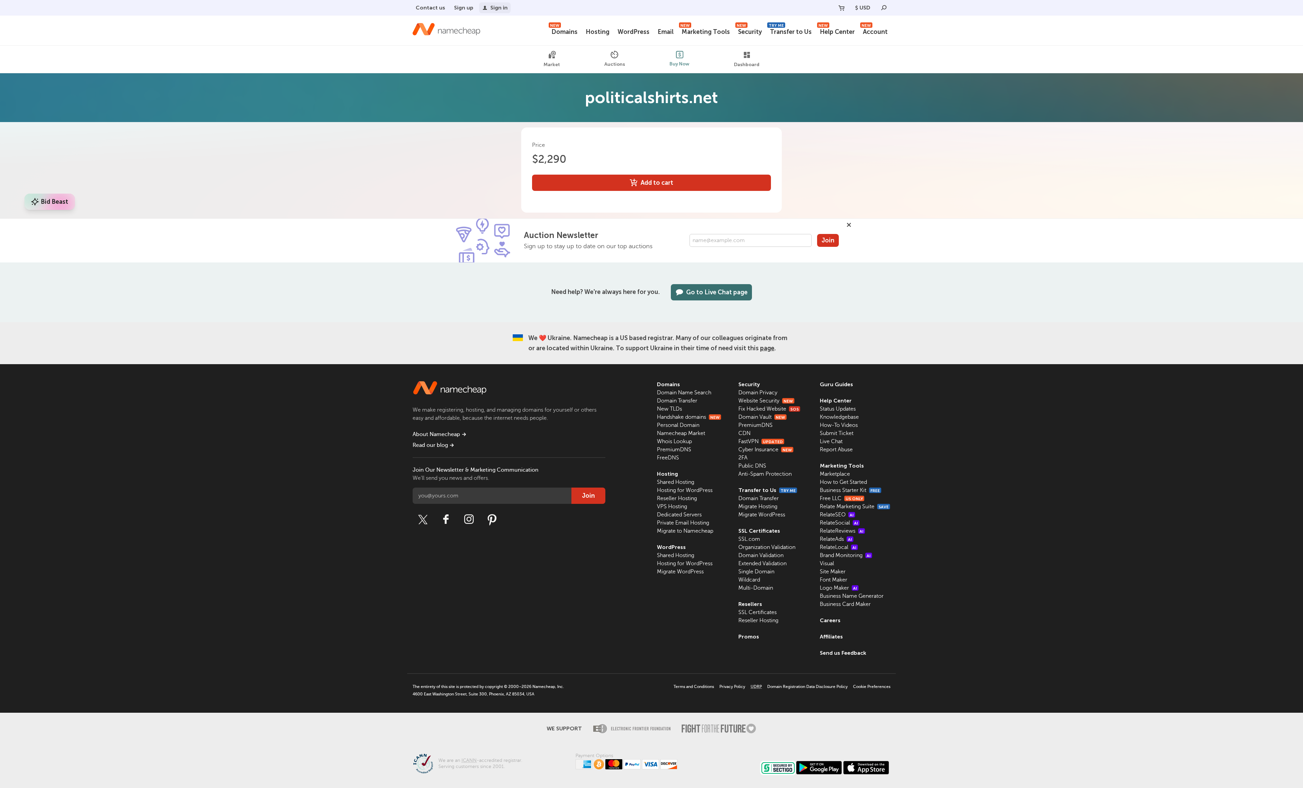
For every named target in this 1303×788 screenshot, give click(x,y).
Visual (827, 563)
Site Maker (833, 572)
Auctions (614, 64)
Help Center (836, 31)
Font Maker (833, 580)
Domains (564, 31)
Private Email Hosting (683, 523)
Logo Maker (838, 588)
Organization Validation (766, 547)
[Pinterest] (492, 519)
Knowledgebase (839, 417)
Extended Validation (762, 563)
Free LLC (841, 498)
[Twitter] (423, 519)
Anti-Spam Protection (765, 474)
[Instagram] (469, 519)
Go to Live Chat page (717, 292)
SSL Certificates (759, 531)
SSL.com (749, 539)
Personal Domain (678, 425)
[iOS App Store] (866, 767)
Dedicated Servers (679, 515)
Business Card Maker (845, 604)
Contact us (430, 7)
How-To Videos (839, 425)
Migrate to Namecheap (685, 531)
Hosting (597, 32)
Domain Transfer (677, 401)
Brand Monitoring (845, 555)
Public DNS (752, 466)
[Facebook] (446, 519)
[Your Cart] (841, 7)
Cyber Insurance (765, 450)
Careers (830, 620)
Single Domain (756, 572)
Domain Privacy (757, 393)
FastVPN (760, 441)
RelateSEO (837, 515)
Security (749, 31)
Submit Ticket (836, 433)
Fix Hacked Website (768, 409)
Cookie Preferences (871, 686)
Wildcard (749, 580)
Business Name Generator (852, 596)
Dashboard (746, 64)
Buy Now (679, 64)
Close (849, 224)
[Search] (883, 7)
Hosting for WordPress (685, 490)
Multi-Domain (755, 588)
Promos (748, 636)
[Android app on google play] (819, 767)
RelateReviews (842, 531)
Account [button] (875, 31)
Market (552, 64)
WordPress (633, 32)
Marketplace (835, 474)
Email (666, 32)
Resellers (750, 604)
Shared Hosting (675, 482)
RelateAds (836, 539)
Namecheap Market (681, 433)
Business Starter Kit (850, 490)
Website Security (765, 401)
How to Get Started (843, 482)
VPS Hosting (672, 507)
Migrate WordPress (680, 572)
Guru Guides (836, 384)
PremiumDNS (674, 450)
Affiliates (831, 636)
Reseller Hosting (677, 498)
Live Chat (831, 441)
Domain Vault (761, 417)
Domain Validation (760, 555)
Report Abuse (836, 450)
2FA (743, 458)
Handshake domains (688, 417)
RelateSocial (839, 523)
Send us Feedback (843, 653)
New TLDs (669, 409)
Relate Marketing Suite (854, 507)
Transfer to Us (790, 31)
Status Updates (838, 409)
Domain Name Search (684, 393)
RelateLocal (838, 547)
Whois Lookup (674, 441)
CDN (744, 433)
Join (828, 240)
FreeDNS (668, 458)
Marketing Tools (705, 31)
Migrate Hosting (757, 507)
